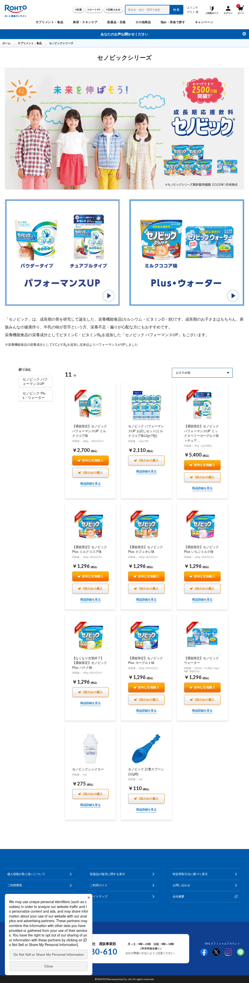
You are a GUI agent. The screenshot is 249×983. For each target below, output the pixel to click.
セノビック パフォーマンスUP (35, 381)
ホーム (6, 43)
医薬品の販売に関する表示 (107, 874)
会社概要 (178, 896)
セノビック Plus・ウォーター (34, 395)
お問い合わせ (181, 885)
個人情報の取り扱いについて (26, 874)
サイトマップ (98, 896)
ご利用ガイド (98, 885)
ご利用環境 (14, 885)
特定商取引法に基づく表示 (190, 874)
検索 (176, 9)
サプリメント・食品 (30, 43)
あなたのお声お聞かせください (124, 34)
